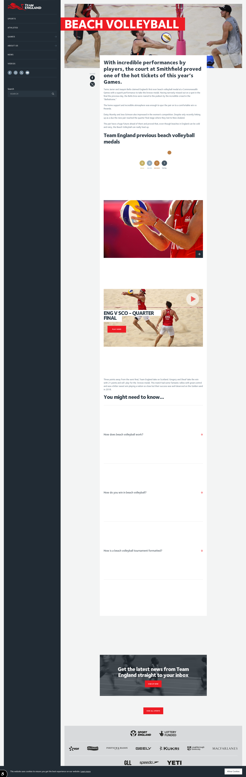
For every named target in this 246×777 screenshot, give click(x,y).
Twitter (21, 73)
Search (11, 89)
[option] (153, 229)
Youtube (27, 73)
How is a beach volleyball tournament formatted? (133, 550)
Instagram (16, 73)
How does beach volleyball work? (123, 434)
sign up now (153, 684)
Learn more (86, 771)
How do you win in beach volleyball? (125, 492)
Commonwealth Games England (32, 7)
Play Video (116, 329)
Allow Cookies (233, 771)
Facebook (10, 73)
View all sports (153, 711)
